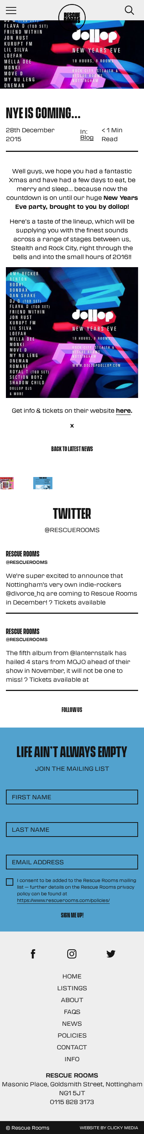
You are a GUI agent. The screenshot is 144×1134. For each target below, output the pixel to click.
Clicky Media (122, 1127)
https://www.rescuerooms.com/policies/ (63, 900)
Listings (72, 988)
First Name (31, 797)
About (72, 999)
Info (72, 1059)
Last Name (30, 829)
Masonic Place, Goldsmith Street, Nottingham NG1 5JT (72, 1088)
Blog (87, 137)
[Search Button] (129, 10)
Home (72, 976)
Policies (72, 1035)
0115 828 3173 (72, 1101)
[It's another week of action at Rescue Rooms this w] (43, 487)
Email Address (38, 862)
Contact (72, 1047)
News (72, 1023)
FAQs (72, 1011)
